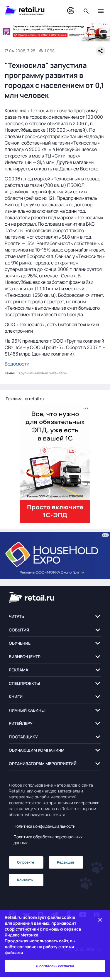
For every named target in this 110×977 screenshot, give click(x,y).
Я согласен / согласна (55, 966)
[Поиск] (86, 10)
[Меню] (101, 10)
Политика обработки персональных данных (47, 839)
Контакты (25, 879)
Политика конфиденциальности (44, 826)
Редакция (65, 862)
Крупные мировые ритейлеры (42, 373)
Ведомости (17, 364)
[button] (55, 616)
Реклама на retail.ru (25, 398)
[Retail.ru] (30, 10)
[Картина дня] (70, 10)
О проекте (25, 862)
